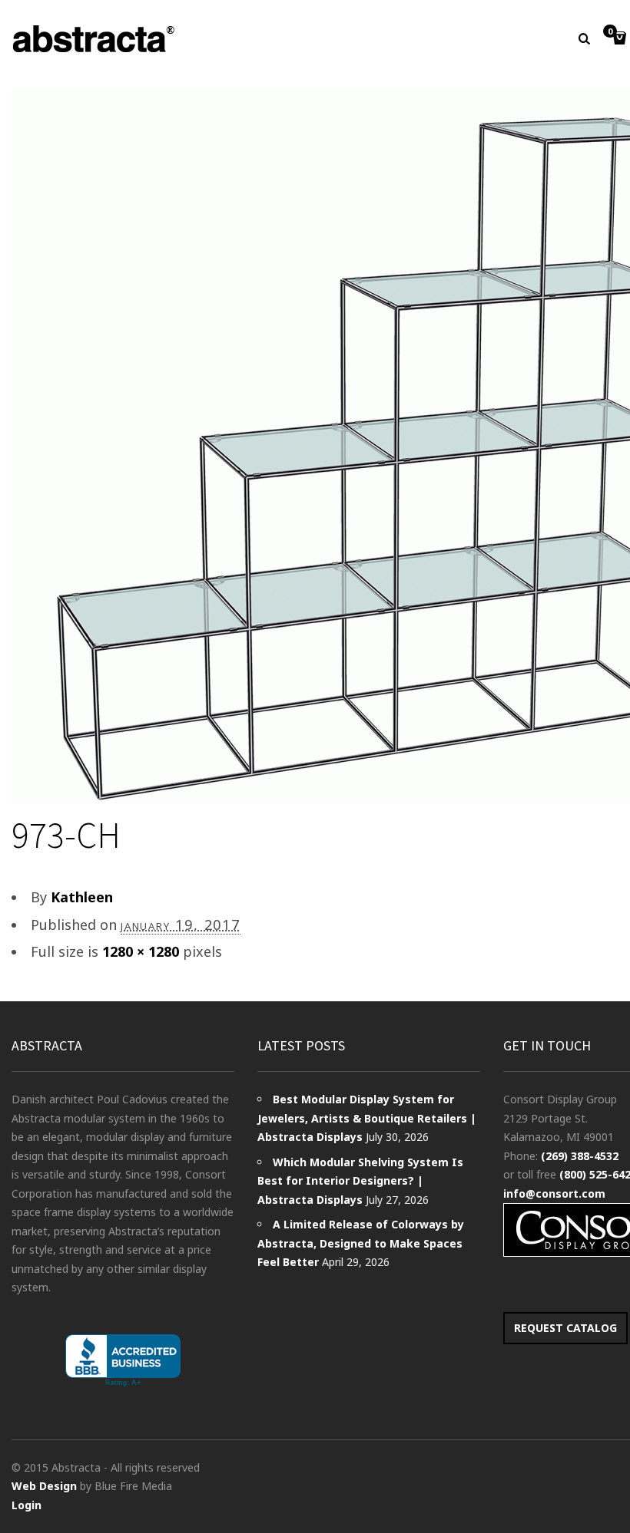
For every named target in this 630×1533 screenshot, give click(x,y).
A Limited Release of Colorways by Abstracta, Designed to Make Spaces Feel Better (360, 1243)
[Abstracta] (94, 38)
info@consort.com (554, 1193)
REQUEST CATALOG (565, 1327)
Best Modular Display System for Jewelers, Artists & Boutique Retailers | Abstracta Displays (366, 1118)
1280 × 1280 (140, 951)
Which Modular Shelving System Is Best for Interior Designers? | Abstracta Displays (360, 1181)
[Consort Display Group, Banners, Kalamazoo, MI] (123, 1360)
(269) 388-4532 (579, 1156)
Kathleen (82, 897)
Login (26, 1505)
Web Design (44, 1486)
